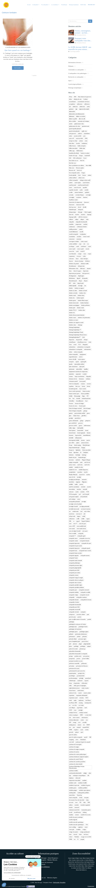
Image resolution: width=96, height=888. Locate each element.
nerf (80, 494)
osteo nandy (72, 528)
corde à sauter (84, 241)
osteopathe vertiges (73, 595)
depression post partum (74, 273)
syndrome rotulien (73, 770)
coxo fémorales (72, 253)
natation (82, 491)
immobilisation (86, 435)
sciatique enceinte (83, 712)
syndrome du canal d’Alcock (76, 759)
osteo (70, 523)
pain (88, 614)
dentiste (89, 268)
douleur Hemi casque (83, 300)
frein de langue (87, 408)
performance (72, 636)
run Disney (88, 700)
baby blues (71, 143)
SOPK (70, 729)
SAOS (70, 710)
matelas (88, 474)
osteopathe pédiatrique (74, 563)
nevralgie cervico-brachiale (75, 504)
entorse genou (81, 359)
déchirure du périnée (74, 263)
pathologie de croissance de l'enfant (77, 624)
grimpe (81, 420)
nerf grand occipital (73, 496)
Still (90, 737)
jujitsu (77, 442)
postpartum (72, 658)
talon (90, 773)
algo (76, 109)
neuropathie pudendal (74, 501)
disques (86, 280)
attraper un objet (73, 141)
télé (88, 775)
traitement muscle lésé (74, 810)
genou (88, 413)
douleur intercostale (73, 303)
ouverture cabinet (80, 614)
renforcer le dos (72, 693)
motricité (83, 487)
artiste (70, 136)
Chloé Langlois (87, 212)
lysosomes (71, 460)
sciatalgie (80, 710)
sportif (85, 737)
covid (77, 251)
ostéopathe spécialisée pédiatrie (76, 587)
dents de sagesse (77, 271)
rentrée (80, 693)
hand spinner (72, 430)
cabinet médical (72, 177)
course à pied (72, 249)
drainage (80, 325)
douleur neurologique (74, 305)
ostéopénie (83, 612)
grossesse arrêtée (73, 425)
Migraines (84, 482)
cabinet (89, 175)
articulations (87, 133)
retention (81, 697)
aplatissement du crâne (74, 126)
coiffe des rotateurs (82, 217)
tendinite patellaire (82, 788)
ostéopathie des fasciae (86, 599)
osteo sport (85, 531)
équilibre (86, 369)
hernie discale (72, 433)
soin (74, 727)
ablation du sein (77, 99)
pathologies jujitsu (84, 631)
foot (73, 398)
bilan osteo (71, 168)
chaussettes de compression (75, 202)
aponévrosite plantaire (74, 131)
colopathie (71, 222)
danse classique (84, 258)
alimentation (72, 111)
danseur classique (79, 261)
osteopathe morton (85, 555)
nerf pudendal (83, 496)
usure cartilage (72, 827)
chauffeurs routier (73, 199)
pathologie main (73, 626)
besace (85, 158)
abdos (70, 99)
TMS (88, 802)
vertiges (84, 829)
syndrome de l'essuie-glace (75, 744)
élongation (85, 344)
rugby (75, 700)
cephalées (87, 192)
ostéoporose (72, 614)
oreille (77, 518)
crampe (79, 253)
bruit (79, 175)
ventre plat (71, 829)
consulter (79, 236)
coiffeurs (71, 219)
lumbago (84, 455)
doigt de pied (80, 283)
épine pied (81, 366)
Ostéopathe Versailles (59, 882)
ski (84, 725)
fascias (88, 386)
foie (70, 398)
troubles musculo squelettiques (76, 824)
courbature (83, 246)
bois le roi (79, 170)
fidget (83, 396)
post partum (86, 656)
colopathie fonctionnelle (81, 222)
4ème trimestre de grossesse (84, 96)
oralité (83, 516)
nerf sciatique (72, 499)
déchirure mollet (85, 263)
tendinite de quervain (74, 785)
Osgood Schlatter (85, 521)
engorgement (83, 354)
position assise (78, 656)
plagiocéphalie (87, 644)
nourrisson (71, 514)
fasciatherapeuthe (73, 388)
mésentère (84, 479)
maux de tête (72, 477)
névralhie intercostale (74, 509)
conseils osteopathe (73, 234)
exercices (89, 383)
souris (81, 729)
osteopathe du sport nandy (75, 545)
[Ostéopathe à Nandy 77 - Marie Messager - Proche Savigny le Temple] (6, 5)
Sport (69, 80)
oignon (78, 516)
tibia (84, 802)
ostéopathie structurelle (74, 609)
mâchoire (78, 460)
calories (71, 182)
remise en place (85, 688)
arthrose (80, 133)
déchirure (87, 261)
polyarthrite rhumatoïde (75, 651)
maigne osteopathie (73, 462)
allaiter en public (73, 118)
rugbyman (81, 700)
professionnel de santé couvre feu (77, 671)
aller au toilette (72, 121)
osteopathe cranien (73, 540)
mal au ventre (72, 464)
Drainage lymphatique (74, 88)
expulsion (71, 386)
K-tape (70, 445)
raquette (86, 680)
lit (80, 452)
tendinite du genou (85, 785)
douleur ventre (72, 317)
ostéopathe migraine (74, 555)
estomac (71, 376)
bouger (83, 172)
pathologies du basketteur (75, 629)
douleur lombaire (84, 303)
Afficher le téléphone (43, 867)
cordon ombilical (73, 244)
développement (72, 276)
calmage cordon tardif (85, 180)
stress (77, 739)
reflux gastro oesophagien (80, 685)
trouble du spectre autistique (76, 817)
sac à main (81, 705)
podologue (82, 646)
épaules (71, 364)
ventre (86, 827)
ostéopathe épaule (85, 548)
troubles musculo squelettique (76, 822)
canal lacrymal (72, 185)
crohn (84, 256)
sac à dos (74, 705)
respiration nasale (73, 697)
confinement (72, 226)
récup (70, 683)
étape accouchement (79, 376)
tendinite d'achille (82, 783)
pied (70, 644)
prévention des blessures (82, 666)
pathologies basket (83, 626)
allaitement (71, 116)
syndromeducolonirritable (75, 773)
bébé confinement (77, 158)
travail (70, 812)
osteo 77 (75, 523)
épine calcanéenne (73, 366)
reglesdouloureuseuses (74, 688)
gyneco (80, 425)
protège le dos (81, 673)
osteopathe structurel (84, 590)
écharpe (86, 339)
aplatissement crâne (79, 123)
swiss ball (71, 742)
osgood (78, 521)
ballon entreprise (82, 146)
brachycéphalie (72, 175)
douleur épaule (80, 298)
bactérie (78, 143)
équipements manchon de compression (78, 371)
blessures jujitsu (80, 168)
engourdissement (73, 357)
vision (80, 834)
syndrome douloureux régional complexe (78, 756)
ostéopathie (71, 597)
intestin (83, 440)
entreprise (71, 361)
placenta (75, 644)
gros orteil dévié (72, 423)
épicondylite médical (79, 364)
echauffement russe (82, 342)
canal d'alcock (86, 182)
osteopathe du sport (86, 543)
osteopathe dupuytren (74, 548)
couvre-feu (71, 251)
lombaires (71, 455)
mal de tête (87, 464)
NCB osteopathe (73, 494)
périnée (78, 636)
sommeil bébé (85, 727)
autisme (81, 141)
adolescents (82, 106)
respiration (71, 695)
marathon (79, 472)
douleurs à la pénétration (84, 317)
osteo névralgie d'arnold (74, 531)
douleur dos (72, 298)
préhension (84, 663)
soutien (86, 729)
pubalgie (81, 678)
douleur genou (72, 300)
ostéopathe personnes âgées (75, 565)
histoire (88, 433)
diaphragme (81, 276)
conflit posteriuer (73, 229)
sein (70, 717)
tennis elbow (72, 795)
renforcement (80, 690)
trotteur (77, 814)
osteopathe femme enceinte (75, 553)
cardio (81, 190)
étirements (81, 379)
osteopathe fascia (73, 550)
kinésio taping (77, 445)
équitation (71, 374)
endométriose (72, 347)
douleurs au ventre (73, 320)
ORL (70, 521)
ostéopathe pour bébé (74, 570)
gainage (85, 410)
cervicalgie (88, 195)
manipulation (72, 472)
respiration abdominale (81, 695)
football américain (86, 398)
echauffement (72, 342)
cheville (84, 207)
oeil (84, 514)
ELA (79, 344)
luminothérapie (82, 457)
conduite (85, 224)
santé (85, 707)
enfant (70, 352)
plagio (80, 644)
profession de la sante (74, 668)
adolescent (75, 106)
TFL (80, 802)
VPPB (70, 839)
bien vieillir (88, 165)
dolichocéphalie (72, 285)
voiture (70, 837)
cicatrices (83, 214)
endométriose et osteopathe (83, 347)
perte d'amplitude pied (74, 641)
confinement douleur (82, 226)
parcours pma (72, 617)
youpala (82, 839)
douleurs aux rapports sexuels (76, 322)
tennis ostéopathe (73, 797)
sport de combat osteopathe (75, 737)
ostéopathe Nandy (73, 558)
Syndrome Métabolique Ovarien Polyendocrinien (76, 767)
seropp (74, 722)
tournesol (77, 807)
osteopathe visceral (84, 595)
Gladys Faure (76, 415)
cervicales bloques (79, 195)
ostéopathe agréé (81, 536)
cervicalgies (71, 197)
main (81, 462)
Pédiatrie (70, 66)
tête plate (86, 797)
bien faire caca (72, 163)
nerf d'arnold (86, 494)
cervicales (71, 195)
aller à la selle (82, 118)
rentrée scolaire (87, 693)
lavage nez (71, 450)
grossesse (80, 423)
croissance (71, 258)
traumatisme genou (86, 810)
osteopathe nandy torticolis (75, 560)
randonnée (79, 680)
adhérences (87, 104)
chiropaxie (80, 209)
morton (81, 484)
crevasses (79, 256)
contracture (72, 239)
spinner (77, 732)
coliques (82, 219)
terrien (80, 797)
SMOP (88, 725)
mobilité (71, 484)
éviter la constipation (74, 383)
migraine (78, 482)
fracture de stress (73, 406)
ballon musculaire (73, 148)
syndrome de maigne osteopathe (76, 749)
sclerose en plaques (73, 715)
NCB (87, 491)
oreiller (82, 518)
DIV (70, 283)
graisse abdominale (73, 420)
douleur (71, 288)
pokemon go (82, 649)
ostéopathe (80, 533)
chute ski (71, 214)
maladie (71, 467)
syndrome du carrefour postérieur (77, 761)
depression (85, 271)
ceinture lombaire (79, 192)
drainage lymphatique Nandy (76, 332)
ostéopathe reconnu (73, 575)
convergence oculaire (74, 241)
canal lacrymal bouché (83, 185)
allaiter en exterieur (80, 116)
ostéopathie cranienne (81, 597)
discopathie (85, 278)
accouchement (72, 101)
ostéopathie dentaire (74, 599)
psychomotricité (80, 675)
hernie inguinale (81, 433)
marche (86, 472)
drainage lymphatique (74, 327)
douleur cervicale (83, 290)
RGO (87, 697)
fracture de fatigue (79, 403)
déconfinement (72, 266)
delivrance (82, 268)
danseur (71, 261)
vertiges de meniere (73, 832)
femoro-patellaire (85, 393)
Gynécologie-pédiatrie (74, 84)
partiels (89, 619)
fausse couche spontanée (75, 391)
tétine (87, 800)
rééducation (84, 683)
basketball (87, 155)
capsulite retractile (73, 190)
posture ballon (85, 658)
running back (88, 702)
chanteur (85, 197)
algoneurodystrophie (84, 109)
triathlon (71, 814)
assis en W (71, 138)
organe (88, 518)
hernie (86, 430)
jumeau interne (85, 442)
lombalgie (78, 455)
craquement (72, 256)
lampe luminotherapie (74, 447)
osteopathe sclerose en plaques (76, 580)
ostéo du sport (82, 523)
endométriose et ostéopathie (75, 349)
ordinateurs (72, 518)
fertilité (70, 396)
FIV (88, 396)
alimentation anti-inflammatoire (76, 114)
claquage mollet (72, 217)
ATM (86, 138)
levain (70, 452)
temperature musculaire (74, 780)
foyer (86, 401)
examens (83, 383)
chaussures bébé (80, 204)
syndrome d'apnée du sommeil (82, 742)
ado (70, 106)
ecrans (75, 344)
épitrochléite (79, 369)
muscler (89, 487)
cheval (79, 207)
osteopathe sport (73, 590)
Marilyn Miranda (73, 474)
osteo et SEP (72, 526)
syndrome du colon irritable (75, 764)
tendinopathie (72, 792)
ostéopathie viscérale (74, 612)
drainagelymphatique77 (74, 337)
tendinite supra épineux (84, 790)
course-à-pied (80, 249)
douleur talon (81, 310)
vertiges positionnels (85, 832)
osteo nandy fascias (81, 528)
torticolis (77, 805)
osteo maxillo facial (81, 526)
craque (89, 253)
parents (79, 617)
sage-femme (79, 707)
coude (77, 246)
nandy (77, 491)
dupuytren (71, 339)
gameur (71, 413)
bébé (70, 158)
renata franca (72, 690)
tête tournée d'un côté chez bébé (76, 800)
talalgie (85, 773)
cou (88, 244)
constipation (83, 234)
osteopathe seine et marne (75, 582)
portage (71, 656)
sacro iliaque (72, 707)
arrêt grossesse (72, 133)
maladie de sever (73, 469)
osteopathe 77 (72, 536)
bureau (84, 175)
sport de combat (73, 734)
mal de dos (80, 464)
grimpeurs (87, 420)
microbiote (71, 482)
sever (79, 722)
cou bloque (71, 246)
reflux (70, 685)
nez (70, 511)
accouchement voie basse (83, 101)
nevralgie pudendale (84, 506)
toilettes (71, 805)
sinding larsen (72, 725)
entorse (80, 357)
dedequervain (81, 266)
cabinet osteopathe (73, 180)
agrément (71, 109)
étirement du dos (73, 379)
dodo (74, 283)
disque (80, 280)
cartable (86, 190)
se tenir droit (88, 715)
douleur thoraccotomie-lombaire (76, 315)
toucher (71, 807)
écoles (89, 342)
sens (87, 720)
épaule (77, 361)
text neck (71, 802)
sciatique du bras (73, 712)
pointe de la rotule (73, 649)
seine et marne (76, 717)
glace (70, 415)
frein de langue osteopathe (75, 410)
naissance (71, 491)
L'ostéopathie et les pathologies (77, 73)
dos (85, 285)
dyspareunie (79, 339)
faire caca (77, 386)
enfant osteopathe (78, 352)
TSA (87, 824)
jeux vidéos (71, 442)
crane (84, 253)
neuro (78, 499)
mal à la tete (87, 462)
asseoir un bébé (77, 136)
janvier (88, 440)
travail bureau (77, 812)
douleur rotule (80, 307)
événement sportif (73, 381)
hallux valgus (72, 428)
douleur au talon (73, 290)
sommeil (79, 727)
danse (77, 258)
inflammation (78, 438)
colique (76, 219)
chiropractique (72, 212)
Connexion (91, 886)
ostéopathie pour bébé (74, 607)
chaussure (86, 202)
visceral (75, 834)
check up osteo (72, 207)
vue (74, 839)
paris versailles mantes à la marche (77, 619)
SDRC (81, 715)
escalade (85, 374)
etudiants (88, 379)
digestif (78, 278)
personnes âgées (82, 639)
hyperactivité (78, 435)
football (78, 398)
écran (70, 344)
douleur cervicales (73, 293)
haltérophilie (80, 428)
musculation (72, 489)
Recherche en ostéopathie (75, 77)
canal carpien (77, 182)
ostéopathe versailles (85, 592)
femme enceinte (86, 391)
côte (84, 244)
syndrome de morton (74, 752)
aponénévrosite (85, 126)
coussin (87, 249)
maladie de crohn (79, 467)
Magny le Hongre (86, 460)
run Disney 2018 (73, 702)
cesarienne (78, 197)
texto (76, 802)
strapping (71, 739)
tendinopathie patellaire (83, 792)
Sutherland (83, 739)
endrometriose (87, 349)
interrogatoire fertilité (74, 440)
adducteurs (79, 104)
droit (83, 337)
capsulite (85, 187)
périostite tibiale (73, 639)
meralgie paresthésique (74, 479)
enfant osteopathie (73, 354)
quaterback (88, 678)
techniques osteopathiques (79, 775)
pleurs (70, 646)
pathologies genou (73, 631)
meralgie (79, 477)
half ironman (87, 425)
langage (83, 447)
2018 (75, 96)
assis (84, 136)
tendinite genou (72, 788)
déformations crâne (73, 268)
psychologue (72, 675)
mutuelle (85, 489)
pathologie (71, 621)
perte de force (85, 641)
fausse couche (82, 388)
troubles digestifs (73, 819)
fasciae (83, 386)
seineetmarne (84, 717)
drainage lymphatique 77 (75, 329)
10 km (70, 96)
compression (78, 224)
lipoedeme (76, 452)
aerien (88, 106)
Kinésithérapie (86, 445)
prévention (71, 666)
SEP (70, 722)
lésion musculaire (86, 450)
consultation (72, 236)
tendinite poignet (73, 790)
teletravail (77, 778)
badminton (84, 143)
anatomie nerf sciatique (83, 121)
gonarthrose (78, 418)
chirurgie (80, 212)
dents (70, 271)
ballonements (79, 150)
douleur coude (72, 295)
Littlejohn (85, 452)
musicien (79, 489)
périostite (84, 636)
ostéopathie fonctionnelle (75, 604)
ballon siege (82, 148)
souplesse (76, 729)
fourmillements (79, 401)
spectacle (71, 732)
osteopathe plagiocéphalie (75, 568)
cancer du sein (77, 187)
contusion (78, 239)
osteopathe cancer (73, 538)
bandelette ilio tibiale (74, 153)
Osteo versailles (72, 533)
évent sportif (82, 381)
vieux (70, 834)
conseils (81, 231)
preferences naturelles (74, 663)
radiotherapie (72, 680)
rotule (70, 700)
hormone (71, 435)
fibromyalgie (77, 396)
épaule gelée (83, 361)
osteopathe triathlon (74, 592)
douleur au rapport (79, 288)
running (81, 702)
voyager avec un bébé (86, 837)
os (73, 521)
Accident (85, 99)
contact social (86, 236)
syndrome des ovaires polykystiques (77, 754)
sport (82, 732)
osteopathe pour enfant (74, 572)
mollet (76, 484)
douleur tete (72, 312)
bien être (82, 160)
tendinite (84, 780)
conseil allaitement (73, 231)
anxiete (70, 123)
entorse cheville (72, 359)
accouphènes (72, 104)
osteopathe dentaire (84, 540)
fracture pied (82, 406)
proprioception (72, 673)
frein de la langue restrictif (75, 408)
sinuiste (79, 725)
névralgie (84, 501)
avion (86, 141)
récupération (77, 683)
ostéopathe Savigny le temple (76, 577)
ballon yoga (72, 150)
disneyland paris (73, 280)
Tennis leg (79, 795)
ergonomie (78, 374)
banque (81, 155)
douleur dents (81, 295)
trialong (84, 812)
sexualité (84, 722)
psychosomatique (73, 678)
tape (70, 775)
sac (69, 705)
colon (87, 219)
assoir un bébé (79, 138)
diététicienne (72, 278)
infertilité (71, 438)
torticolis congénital (85, 805)
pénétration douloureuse (81, 634)
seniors (82, 720)
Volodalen (76, 837)
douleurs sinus (72, 325)
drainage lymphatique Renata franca (78, 334)
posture (78, 658)
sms (70, 727)
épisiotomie (71, 369)
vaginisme (80, 827)
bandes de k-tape (73, 155)
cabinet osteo (81, 177)
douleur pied (72, 307)
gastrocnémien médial (80, 413)
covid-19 (82, 251)
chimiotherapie (72, 209)
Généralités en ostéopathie (76, 69)
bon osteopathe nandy (74, 172)
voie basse (86, 834)
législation (78, 450)
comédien (71, 224)
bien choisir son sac (73, 160)
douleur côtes (82, 293)
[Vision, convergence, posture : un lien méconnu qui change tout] (71, 32)
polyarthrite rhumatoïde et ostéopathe (78, 653)
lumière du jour (72, 457)
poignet (89, 646)
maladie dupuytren (83, 469)
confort (80, 229)
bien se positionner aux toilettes (76, 165)
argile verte (84, 131)
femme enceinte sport (74, 393)
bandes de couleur (85, 153)
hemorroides (80, 430)
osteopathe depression (74, 543)
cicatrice (77, 214)
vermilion (78, 829)
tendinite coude (72, 783)
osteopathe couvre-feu (84, 538)
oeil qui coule (72, 516)
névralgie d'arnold (73, 506)
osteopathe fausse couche (85, 550)
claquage (89, 214)
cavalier (71, 192)
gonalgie (71, 418)
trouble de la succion (86, 814)
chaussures (71, 204)
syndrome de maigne (74, 747)
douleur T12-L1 (73, 310)
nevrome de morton (85, 509)
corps (80, 244)
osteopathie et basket (74, 602)
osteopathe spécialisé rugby (75, 585)
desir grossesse (85, 273)
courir (89, 246)
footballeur (71, 401)
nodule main (75, 511)
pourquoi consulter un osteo (75, 661)
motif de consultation (74, 487)
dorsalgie (80, 285)
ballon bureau (72, 146)
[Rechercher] (90, 21)
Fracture (71, 403)
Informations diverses (74, 62)
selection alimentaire (74, 720)
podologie (76, 646)
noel (81, 511)
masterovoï (81, 474)
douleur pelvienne (85, 305)
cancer (70, 187)
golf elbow (84, 415)
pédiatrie (71, 634)
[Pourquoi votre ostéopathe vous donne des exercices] (71, 40)
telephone (71, 778)
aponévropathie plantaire (75, 128)
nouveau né (79, 514)
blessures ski (72, 170)
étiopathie (88, 376)
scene (75, 710)
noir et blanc (87, 511)
